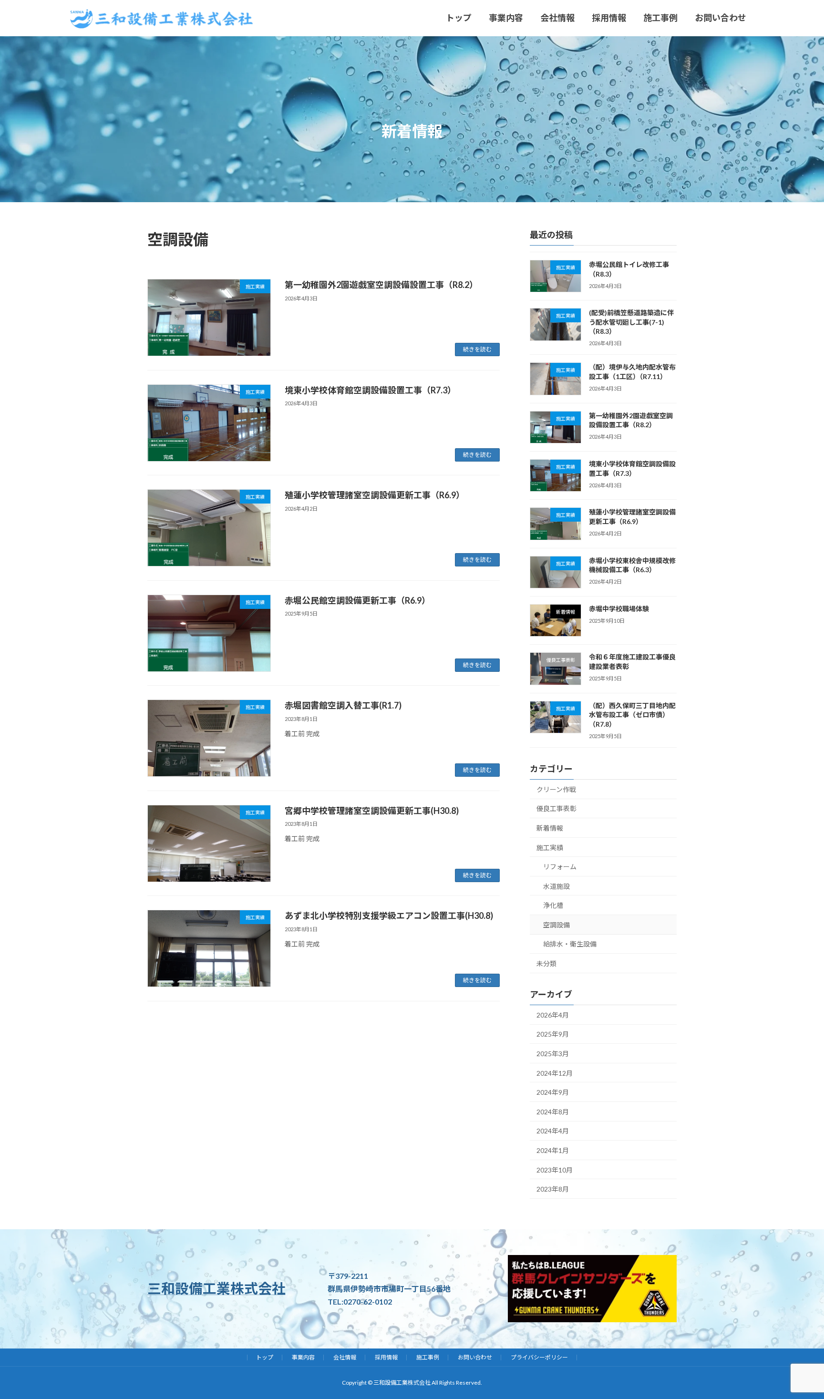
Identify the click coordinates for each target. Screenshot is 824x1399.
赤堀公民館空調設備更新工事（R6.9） (357, 600)
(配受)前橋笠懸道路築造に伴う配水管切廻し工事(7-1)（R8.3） (631, 322)
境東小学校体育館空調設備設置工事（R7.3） (370, 390)
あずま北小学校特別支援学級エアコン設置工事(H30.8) (389, 915)
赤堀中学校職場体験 (619, 609)
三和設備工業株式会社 (216, 1288)
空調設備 (556, 924)
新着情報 (549, 827)
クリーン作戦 (556, 789)
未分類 (546, 963)
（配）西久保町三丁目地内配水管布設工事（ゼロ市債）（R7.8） (632, 714)
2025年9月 (552, 1034)
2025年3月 (552, 1053)
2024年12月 (554, 1073)
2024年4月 (552, 1131)
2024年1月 (552, 1150)
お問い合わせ (475, 1357)
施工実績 (549, 847)
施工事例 (427, 1357)
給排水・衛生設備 (570, 944)
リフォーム (560, 867)
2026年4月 (552, 1014)
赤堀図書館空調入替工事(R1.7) (343, 705)
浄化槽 (553, 905)
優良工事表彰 (556, 808)
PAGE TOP (768, 1328)
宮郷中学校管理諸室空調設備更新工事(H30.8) (372, 810)
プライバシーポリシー (539, 1357)
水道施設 (556, 886)
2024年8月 (552, 1111)
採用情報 (386, 1357)
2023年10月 (554, 1169)
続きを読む (477, 349)
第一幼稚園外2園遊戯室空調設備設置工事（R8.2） (381, 284)
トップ (264, 1357)
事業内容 (303, 1357)
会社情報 (344, 1357)
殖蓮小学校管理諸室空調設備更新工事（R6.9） (374, 495)
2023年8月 (552, 1189)
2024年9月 (552, 1092)
